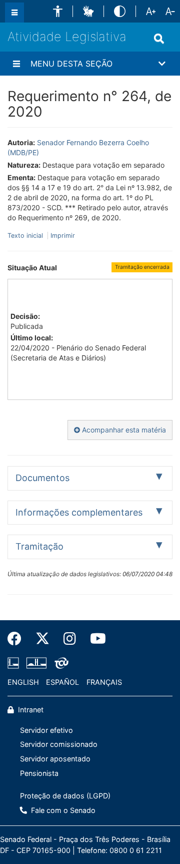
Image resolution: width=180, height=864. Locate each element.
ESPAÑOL (62, 682)
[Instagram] (69, 638)
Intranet (30, 709)
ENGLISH (23, 682)
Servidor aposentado (55, 758)
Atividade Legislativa (67, 36)
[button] (57, 11)
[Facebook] (18, 638)
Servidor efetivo (46, 730)
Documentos (43, 478)
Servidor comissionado (59, 744)
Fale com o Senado (62, 810)
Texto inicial (26, 235)
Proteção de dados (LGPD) (65, 795)
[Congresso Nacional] (36, 663)
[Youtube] (94, 638)
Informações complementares (79, 512)
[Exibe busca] (159, 39)
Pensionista (39, 773)
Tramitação (40, 546)
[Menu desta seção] (16, 63)
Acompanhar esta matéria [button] (123, 429)
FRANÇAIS (104, 682)
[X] (42, 638)
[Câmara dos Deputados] (15, 663)
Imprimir (62, 235)
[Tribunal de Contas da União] (59, 663)
